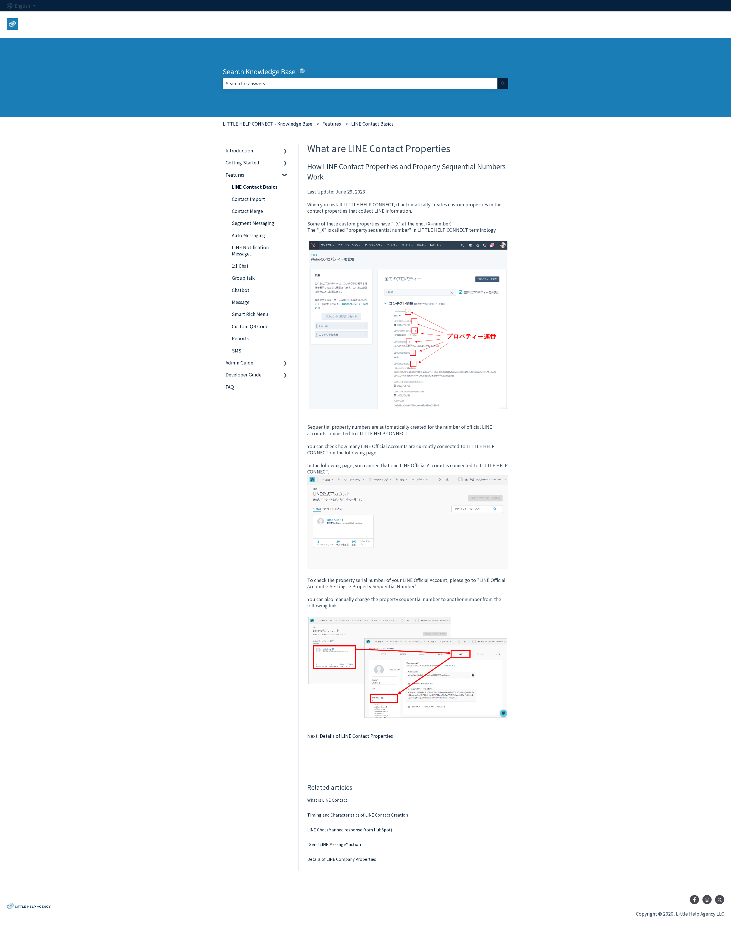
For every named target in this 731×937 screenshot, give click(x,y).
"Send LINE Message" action (334, 844)
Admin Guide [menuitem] (239, 362)
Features (331, 123)
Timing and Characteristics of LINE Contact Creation (357, 815)
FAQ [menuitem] (230, 386)
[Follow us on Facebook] (694, 899)
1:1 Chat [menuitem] (240, 265)
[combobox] (360, 83)
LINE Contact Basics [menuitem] (255, 186)
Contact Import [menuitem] (248, 199)
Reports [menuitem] (240, 338)
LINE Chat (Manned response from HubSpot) (349, 830)
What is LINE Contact (327, 800)
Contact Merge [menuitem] (247, 210)
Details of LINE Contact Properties (356, 735)
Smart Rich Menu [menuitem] (250, 314)
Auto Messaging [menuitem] (248, 235)
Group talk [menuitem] (243, 277)
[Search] (502, 83)
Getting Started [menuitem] (242, 162)
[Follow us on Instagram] (707, 899)
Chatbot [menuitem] (240, 290)
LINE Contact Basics (372, 123)
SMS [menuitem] (236, 350)
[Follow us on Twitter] (719, 899)
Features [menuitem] (235, 174)
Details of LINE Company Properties (341, 859)
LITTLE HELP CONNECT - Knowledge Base (267, 123)
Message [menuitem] (241, 302)
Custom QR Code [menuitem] (250, 326)
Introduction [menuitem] (239, 150)
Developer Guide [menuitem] (244, 374)
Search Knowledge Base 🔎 (264, 71)
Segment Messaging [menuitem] (253, 222)
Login (712, 24)
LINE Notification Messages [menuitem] (250, 250)
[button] (285, 151)
